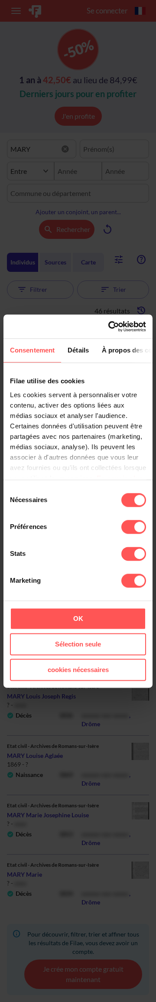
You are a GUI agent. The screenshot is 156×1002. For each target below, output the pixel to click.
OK (78, 618)
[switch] (133, 527)
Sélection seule (78, 644)
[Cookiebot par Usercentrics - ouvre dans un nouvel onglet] (110, 326)
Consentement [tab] (32, 350)
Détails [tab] (78, 350)
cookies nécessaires (78, 669)
